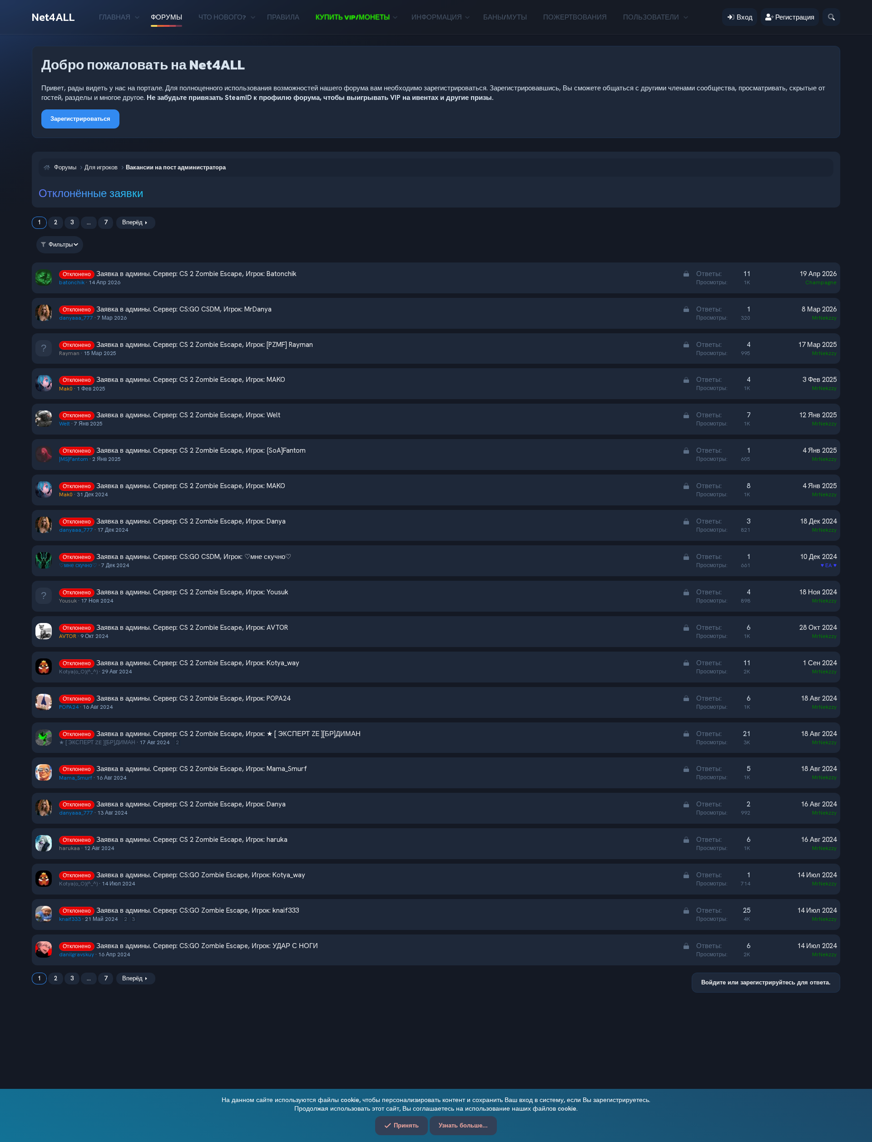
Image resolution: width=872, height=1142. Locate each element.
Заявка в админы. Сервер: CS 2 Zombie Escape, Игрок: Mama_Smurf (201, 768)
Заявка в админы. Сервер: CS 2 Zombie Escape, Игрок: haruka (191, 839)
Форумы (166, 17)
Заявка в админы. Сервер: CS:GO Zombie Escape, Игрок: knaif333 (197, 910)
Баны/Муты (505, 17)
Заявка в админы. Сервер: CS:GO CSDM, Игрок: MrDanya (184, 309)
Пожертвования (575, 17)
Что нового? (222, 17)
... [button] (89, 222)
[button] (137, 17)
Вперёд (132, 222)
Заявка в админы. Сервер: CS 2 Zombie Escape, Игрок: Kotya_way (197, 662)
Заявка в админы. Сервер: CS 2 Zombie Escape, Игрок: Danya (191, 521)
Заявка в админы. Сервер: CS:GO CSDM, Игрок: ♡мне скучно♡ (193, 556)
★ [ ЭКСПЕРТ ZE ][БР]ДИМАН (97, 742)
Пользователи (651, 17)
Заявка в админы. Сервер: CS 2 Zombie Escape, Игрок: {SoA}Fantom (201, 450)
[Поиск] (831, 17)
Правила (283, 17)
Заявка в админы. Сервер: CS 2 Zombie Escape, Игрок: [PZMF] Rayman (204, 344)
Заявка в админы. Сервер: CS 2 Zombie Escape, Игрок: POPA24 (193, 698)
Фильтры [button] (61, 244)
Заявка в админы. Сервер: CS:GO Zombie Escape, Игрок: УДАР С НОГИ (207, 945)
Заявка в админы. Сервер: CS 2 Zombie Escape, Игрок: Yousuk (192, 592)
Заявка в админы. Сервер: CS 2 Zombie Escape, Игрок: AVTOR (192, 627)
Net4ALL (53, 17)
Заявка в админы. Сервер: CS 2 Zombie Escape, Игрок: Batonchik (196, 273)
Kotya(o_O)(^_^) (78, 671)
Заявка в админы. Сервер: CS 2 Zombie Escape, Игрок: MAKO (190, 379)
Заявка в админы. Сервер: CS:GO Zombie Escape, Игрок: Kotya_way (200, 875)
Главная (114, 17)
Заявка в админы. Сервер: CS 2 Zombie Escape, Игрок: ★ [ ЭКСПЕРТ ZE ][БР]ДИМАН (228, 733)
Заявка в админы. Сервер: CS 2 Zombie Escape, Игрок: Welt (188, 415)
